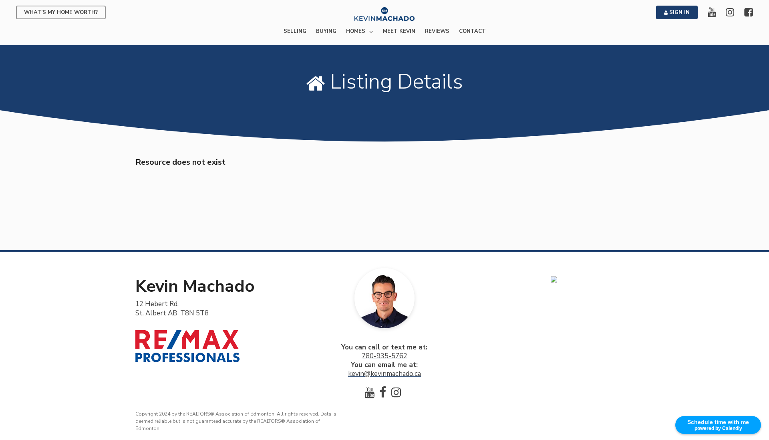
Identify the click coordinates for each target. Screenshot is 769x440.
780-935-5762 (384, 356)
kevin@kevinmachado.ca (384, 373)
